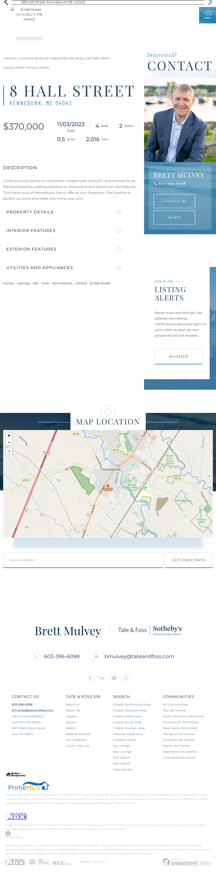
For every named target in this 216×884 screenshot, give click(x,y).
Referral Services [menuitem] (78, 734)
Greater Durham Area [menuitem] (129, 728)
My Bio (174, 217)
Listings (23, 283)
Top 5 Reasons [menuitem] (76, 740)
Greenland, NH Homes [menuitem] (179, 757)
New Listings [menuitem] (122, 752)
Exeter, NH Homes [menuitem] (176, 746)
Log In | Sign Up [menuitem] (77, 746)
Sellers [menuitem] (71, 728)
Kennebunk (62, 283)
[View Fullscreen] (9, 451)
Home (8, 283)
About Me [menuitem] (73, 710)
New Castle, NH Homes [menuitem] (180, 728)
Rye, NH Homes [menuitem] (174, 710)
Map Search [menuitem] (121, 763)
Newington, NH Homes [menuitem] (180, 752)
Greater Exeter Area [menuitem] (127, 716)
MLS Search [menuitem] (121, 757)
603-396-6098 (172, 183)
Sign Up (186, 15)
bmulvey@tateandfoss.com (139, 656)
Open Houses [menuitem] (122, 769)
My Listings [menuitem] (121, 746)
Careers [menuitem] (71, 716)
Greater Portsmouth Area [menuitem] (132, 704)
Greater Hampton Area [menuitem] (130, 710)
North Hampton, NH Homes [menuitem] (183, 716)
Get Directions (189, 560)
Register (178, 356)
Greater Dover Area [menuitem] (127, 722)
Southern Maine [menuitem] (124, 740)
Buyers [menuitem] (71, 722)
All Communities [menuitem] (175, 704)
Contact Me (174, 201)
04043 (81, 283)
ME (36, 283)
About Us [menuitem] (73, 704)
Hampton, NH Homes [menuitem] (179, 734)
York (45, 283)
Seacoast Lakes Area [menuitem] (128, 734)
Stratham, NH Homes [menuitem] (179, 740)
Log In (175, 15)
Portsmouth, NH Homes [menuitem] (181, 722)
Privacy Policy (15, 837)
